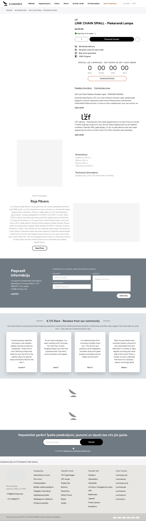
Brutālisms (92, 506)
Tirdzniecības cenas (102, 88)
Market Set (65, 483)
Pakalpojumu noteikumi (43, 499)
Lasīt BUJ (15, 294)
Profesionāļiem (94, 4)
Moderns (91, 475)
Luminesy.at (120, 491)
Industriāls (92, 483)
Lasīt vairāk (79, 107)
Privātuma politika (41, 503)
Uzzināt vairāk (78, 4)
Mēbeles (31, 4)
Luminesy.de (121, 487)
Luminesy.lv (120, 499)
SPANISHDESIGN (107, 79)
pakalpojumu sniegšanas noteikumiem (76, 451)
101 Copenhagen (68, 475)
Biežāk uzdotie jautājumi (44, 487)
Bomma (64, 487)
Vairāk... (64, 503)
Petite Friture (66, 495)
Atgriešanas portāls (41, 495)
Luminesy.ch (121, 495)
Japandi (91, 498)
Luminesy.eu (121, 479)
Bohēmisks (92, 494)
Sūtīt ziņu (124, 296)
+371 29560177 (13, 499)
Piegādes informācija (83, 88)
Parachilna (65, 491)
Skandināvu (93, 479)
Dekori (57, 4)
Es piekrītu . (73, 451)
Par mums (38, 479)
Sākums (9, 10)
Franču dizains (94, 502)
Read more (39, 248)
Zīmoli (66, 4)
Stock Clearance (110, 4)
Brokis (63, 499)
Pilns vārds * (57, 273)
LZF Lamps (65, 479)
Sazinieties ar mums (42, 475)
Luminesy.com (122, 475)
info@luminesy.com (19, 289)
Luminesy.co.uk (122, 483)
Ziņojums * (96, 273)
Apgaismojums (44, 4)
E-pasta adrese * (58, 282)
